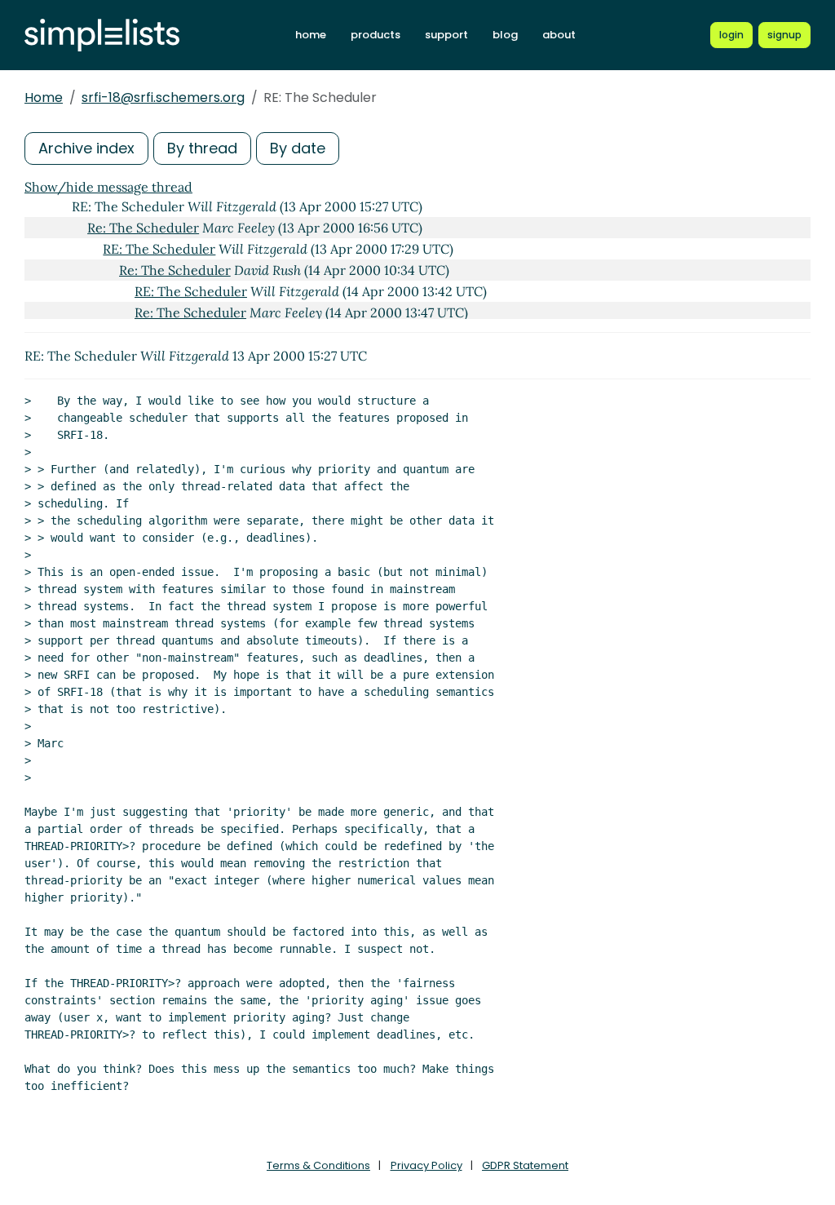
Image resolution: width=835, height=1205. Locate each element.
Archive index (86, 148)
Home (43, 97)
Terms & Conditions (318, 1165)
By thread (202, 148)
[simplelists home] (101, 35)
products (375, 34)
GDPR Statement (525, 1165)
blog (505, 34)
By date (297, 148)
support (446, 34)
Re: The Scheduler (143, 227)
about (559, 34)
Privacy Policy (426, 1165)
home (310, 34)
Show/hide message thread (108, 187)
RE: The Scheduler (159, 249)
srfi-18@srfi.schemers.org (163, 97)
